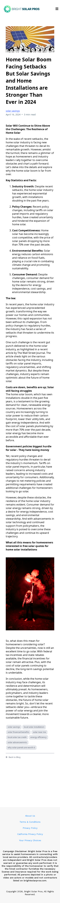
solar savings (13, 110)
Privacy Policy (30, 828)
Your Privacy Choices (30, 840)
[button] (57, 9)
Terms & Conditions (30, 822)
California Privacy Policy (30, 834)
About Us (30, 815)
